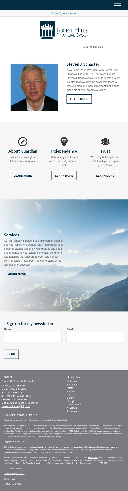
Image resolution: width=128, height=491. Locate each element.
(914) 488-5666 (94, 46)
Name (7, 329)
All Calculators (74, 411)
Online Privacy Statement (14, 473)
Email (70, 329)
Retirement (72, 381)
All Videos (71, 407)
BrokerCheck (61, 420)
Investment (72, 384)
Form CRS (33, 414)
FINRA (90, 457)
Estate (69, 387)
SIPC (96, 457)
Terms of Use (9, 478)
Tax (68, 394)
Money (70, 397)
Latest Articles (73, 404)
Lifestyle (70, 401)
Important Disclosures (13, 468)
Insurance (71, 391)
